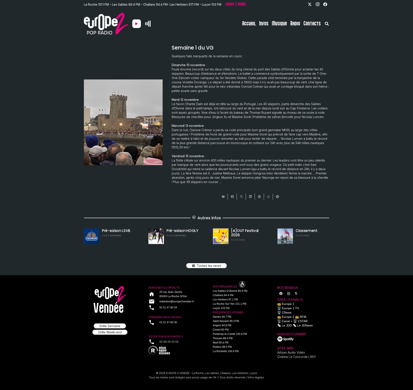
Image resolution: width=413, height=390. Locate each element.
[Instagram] (317, 4)
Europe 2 (288, 317)
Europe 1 (288, 304)
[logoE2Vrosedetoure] (110, 299)
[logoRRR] (174, 350)
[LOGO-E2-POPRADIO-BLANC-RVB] (106, 23)
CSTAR (303, 321)
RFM (303, 317)
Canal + (287, 321)
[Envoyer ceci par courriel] (223, 197)
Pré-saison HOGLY (182, 230)
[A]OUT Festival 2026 (245, 233)
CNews (286, 312)
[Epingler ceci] (259, 197)
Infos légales (256, 377)
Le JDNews (305, 325)
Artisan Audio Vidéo (291, 352)
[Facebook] (325, 4)
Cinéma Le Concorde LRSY (296, 357)
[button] (326, 23)
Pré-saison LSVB (116, 230)
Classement (306, 230)
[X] (310, 4)
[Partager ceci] (232, 197)
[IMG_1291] (285, 339)
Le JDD (287, 325)
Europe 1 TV (290, 308)
